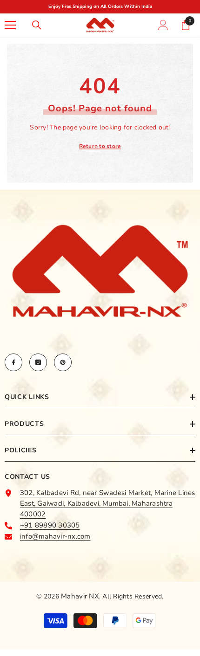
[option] (96, 6)
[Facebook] (13, 362)
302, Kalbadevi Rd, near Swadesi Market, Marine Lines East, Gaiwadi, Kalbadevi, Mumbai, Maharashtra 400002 (107, 503)
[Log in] (163, 25)
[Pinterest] (63, 362)
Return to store (100, 146)
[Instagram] (38, 362)
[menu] (10, 25)
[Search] (36, 25)
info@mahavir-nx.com (55, 536)
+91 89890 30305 (50, 525)
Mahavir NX (80, 596)
